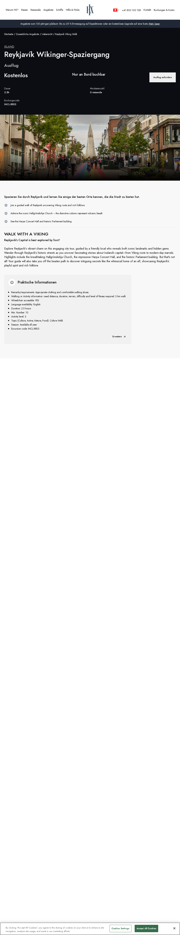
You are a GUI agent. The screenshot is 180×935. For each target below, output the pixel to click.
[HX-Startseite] (90, 9)
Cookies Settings (120, 928)
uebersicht (47, 34)
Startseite (8, 34)
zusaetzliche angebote (27, 34)
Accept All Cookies (146, 928)
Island (9, 47)
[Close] (174, 928)
